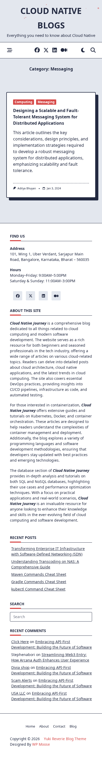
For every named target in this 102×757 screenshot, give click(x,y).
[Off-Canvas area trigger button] (9, 50)
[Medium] (64, 50)
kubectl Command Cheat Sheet (38, 589)
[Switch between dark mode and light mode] (83, 50)
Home (30, 726)
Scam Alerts (21, 680)
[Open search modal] (93, 50)
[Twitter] (46, 50)
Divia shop (20, 667)
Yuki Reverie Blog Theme (65, 738)
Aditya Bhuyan (27, 188)
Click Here (20, 641)
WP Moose (41, 744)
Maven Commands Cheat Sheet (38, 574)
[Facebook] (37, 50)
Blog (73, 726)
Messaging (46, 102)
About (44, 726)
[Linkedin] (54, 50)
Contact (59, 726)
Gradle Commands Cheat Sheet (38, 581)
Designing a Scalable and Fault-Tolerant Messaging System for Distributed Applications (46, 117)
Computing (23, 102)
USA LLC (18, 693)
